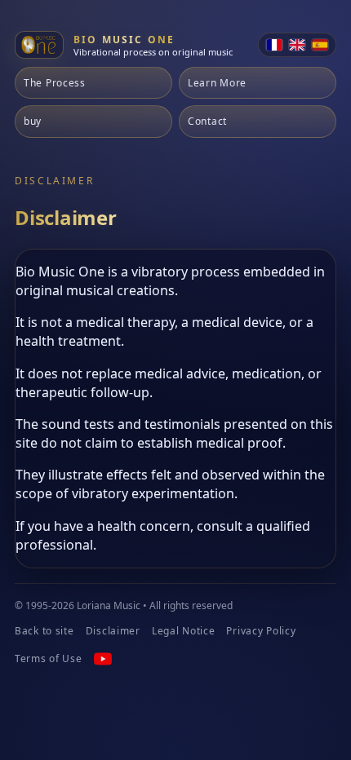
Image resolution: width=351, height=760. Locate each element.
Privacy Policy (260, 631)
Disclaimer (113, 631)
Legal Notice (183, 631)
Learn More (217, 83)
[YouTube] (103, 659)
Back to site (44, 631)
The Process (55, 83)
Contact (207, 121)
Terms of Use (48, 658)
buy (33, 121)
